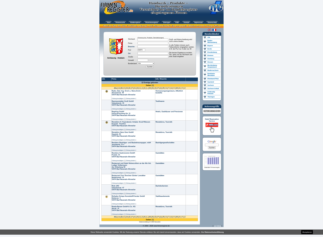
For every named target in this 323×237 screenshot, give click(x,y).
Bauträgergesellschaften (165, 143)
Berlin (209, 49)
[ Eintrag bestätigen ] (118, 98)
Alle (115, 88)
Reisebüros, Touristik (164, 122)
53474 (114, 95)
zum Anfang (217, 226)
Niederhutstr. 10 (118, 177)
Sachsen (210, 85)
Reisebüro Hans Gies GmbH (122, 132)
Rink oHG (115, 186)
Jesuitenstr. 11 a (118, 144)
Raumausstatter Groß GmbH (123, 101)
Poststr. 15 (116, 155)
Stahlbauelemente (163, 196)
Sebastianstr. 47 (118, 188)
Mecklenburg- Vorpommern (212, 66)
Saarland (210, 82)
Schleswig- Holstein (211, 92)
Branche (131, 47)
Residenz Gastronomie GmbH (123, 153)
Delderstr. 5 (116, 198)
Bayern (210, 46)
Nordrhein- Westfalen (211, 74)
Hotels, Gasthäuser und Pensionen (169, 112)
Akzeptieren (307, 232)
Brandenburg (212, 52)
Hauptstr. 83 (116, 134)
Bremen (210, 55)
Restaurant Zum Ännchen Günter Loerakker (128, 175)
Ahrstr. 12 (115, 208)
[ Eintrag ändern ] (131, 98)
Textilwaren (160, 101)
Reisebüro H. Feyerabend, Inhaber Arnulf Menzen (131, 122)
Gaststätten (160, 153)
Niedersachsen (212, 70)
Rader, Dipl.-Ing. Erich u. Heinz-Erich (126, 91)
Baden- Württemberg (212, 41)
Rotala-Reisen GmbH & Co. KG (124, 206)
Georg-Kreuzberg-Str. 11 (121, 113)
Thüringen (211, 97)
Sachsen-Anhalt (213, 88)
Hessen (210, 62)
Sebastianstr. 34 (118, 103)
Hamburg (210, 59)
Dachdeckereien (162, 186)
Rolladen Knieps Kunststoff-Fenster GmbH (128, 196)
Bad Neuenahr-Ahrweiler (126, 95)
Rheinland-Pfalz (213, 79)
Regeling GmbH (118, 112)
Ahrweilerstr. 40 (118, 93)
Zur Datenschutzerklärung (212, 232)
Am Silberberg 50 (118, 167)
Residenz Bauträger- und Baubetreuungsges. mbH (131, 143)
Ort (129, 53)
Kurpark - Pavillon (119, 124)
